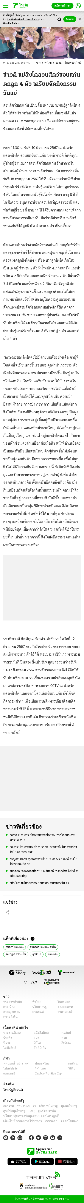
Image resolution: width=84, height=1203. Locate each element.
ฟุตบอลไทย (38, 1063)
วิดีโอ (36, 1042)
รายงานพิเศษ (11, 1032)
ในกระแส (62, 1001)
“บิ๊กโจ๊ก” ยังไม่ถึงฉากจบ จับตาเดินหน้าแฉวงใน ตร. (40, 882)
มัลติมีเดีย (38, 1047)
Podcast (65, 1042)
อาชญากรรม (11, 1011)
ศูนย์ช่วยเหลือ (42, 1111)
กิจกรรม (8, 1106)
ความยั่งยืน (10, 1016)
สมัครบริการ (63, 5)
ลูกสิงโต (35, 953)
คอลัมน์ (64, 1032)
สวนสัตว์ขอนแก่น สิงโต (40, 946)
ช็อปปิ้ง (7, 1084)
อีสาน (61, 63)
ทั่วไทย (50, 63)
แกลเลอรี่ (8, 1073)
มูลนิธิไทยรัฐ (64, 1106)
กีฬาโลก (37, 1068)
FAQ (28, 1111)
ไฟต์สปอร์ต (9, 1068)
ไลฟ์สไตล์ (8, 1047)
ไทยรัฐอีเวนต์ (12, 1089)
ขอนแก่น (49, 953)
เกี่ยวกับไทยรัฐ (45, 1106)
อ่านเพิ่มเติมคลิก (23, 19)
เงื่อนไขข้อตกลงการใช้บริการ (20, 1121)
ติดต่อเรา (45, 1121)
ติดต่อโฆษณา (62, 1121)
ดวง (35, 1037)
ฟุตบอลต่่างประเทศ (14, 1063)
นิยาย (6, 1042)
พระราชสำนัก (11, 1001)
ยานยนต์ (37, 1011)
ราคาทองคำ (64, 1011)
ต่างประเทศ (63, 1006)
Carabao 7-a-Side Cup (47, 1073)
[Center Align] (79, 19)
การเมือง (8, 1006)
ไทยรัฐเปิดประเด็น (15, 953)
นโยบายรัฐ (38, 1006)
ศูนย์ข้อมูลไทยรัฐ (13, 1111)
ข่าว (41, 63)
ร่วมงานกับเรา (24, 1106)
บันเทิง (7, 1037)
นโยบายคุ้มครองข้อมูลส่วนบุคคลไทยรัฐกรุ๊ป (28, 1116)
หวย (62, 1037)
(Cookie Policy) (11, 23)
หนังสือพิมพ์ (40, 1032)
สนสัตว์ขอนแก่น (14, 946)
